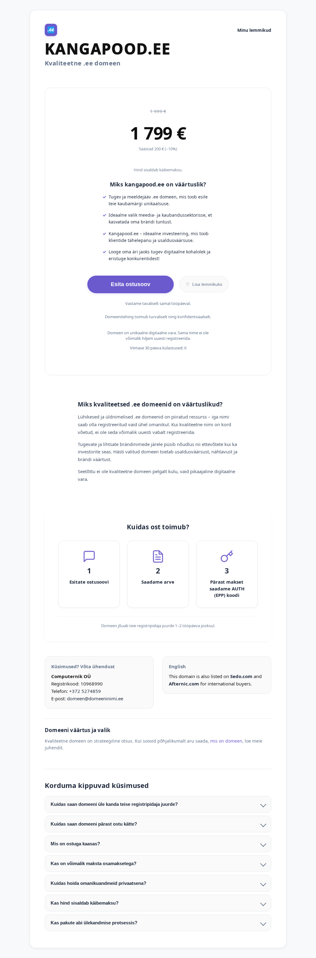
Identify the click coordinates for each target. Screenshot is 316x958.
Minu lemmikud (254, 30)
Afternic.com (184, 684)
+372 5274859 (85, 691)
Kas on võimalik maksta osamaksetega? (93, 863)
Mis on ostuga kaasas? (75, 843)
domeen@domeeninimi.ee (95, 698)
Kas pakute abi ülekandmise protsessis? (94, 922)
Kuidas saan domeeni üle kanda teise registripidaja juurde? (114, 804)
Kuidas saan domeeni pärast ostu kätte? (94, 824)
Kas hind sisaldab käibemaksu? (84, 903)
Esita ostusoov (130, 284)
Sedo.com (241, 676)
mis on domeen (226, 741)
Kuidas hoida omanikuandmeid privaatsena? (98, 883)
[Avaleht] (51, 30)
